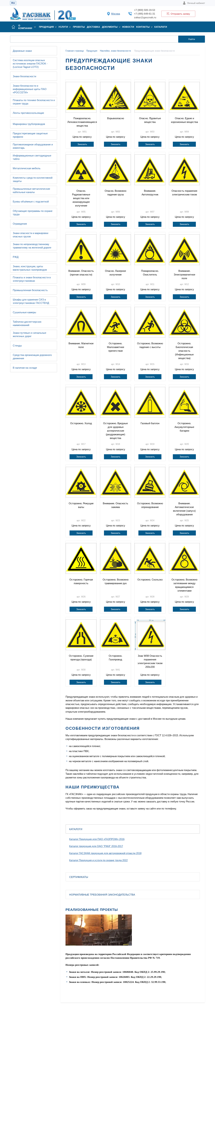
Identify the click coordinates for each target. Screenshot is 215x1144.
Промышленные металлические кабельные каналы (31, 190)
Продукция (46, 27)
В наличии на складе (25, 367)
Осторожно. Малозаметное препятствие (115, 347)
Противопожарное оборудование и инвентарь (33, 146)
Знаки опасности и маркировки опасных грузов (30, 235)
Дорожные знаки (22, 50)
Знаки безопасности (24, 76)
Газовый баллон (150, 423)
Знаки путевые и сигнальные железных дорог (29, 334)
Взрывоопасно (115, 118)
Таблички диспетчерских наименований (27, 323)
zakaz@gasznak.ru (145, 17)
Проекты (79, 27)
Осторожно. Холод (81, 423)
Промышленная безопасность (30, 290)
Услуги (63, 27)
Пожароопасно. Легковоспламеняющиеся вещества (82, 122)
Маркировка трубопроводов (29, 124)
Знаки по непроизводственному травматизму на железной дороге (32, 246)
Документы (110, 27)
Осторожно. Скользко (150, 579)
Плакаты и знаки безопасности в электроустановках (32, 279)
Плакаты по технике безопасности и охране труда (34, 102)
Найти (191, 39)
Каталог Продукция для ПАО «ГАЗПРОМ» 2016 (96, 839)
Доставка (93, 27)
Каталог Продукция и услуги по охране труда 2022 (98, 860)
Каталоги (160, 27)
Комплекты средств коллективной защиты (32, 179)
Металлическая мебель (26, 168)
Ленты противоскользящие (28, 112)
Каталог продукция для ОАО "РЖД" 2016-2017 (96, 846)
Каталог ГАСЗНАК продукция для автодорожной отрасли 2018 (105, 853)
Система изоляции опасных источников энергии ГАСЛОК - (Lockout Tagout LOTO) (30, 63)
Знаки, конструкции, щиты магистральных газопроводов (30, 268)
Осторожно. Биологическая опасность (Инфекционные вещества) (184, 351)
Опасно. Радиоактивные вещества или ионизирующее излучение (81, 198)
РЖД (15, 256)
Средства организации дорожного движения (32, 357)
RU (13, 3)
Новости (128, 27)
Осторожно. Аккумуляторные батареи (184, 427)
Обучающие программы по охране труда (32, 212)
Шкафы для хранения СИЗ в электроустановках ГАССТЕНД (31, 301)
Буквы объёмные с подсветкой (31, 201)
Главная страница (75, 51)
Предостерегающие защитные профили (30, 135)
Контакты (143, 27)
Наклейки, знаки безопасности (115, 51)
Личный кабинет (196, 3)
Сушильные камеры (24, 312)
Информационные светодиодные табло (32, 157)
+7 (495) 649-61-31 (144, 13)
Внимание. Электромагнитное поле (184, 274)
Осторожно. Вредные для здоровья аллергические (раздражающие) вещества (115, 430)
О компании (25, 27)
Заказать (82, 144)
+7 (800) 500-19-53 (144, 10)
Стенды (17, 345)
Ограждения (20, 223)
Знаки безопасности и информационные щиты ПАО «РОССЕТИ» (30, 89)
